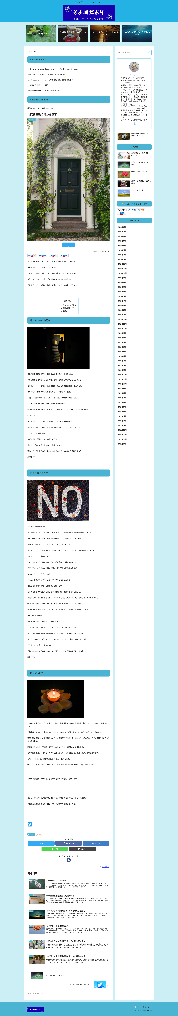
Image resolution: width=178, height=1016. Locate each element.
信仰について (67, 311)
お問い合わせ (147, 1007)
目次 (65, 301)
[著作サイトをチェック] (69, 860)
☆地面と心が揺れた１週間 (38, 85)
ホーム (139, 1007)
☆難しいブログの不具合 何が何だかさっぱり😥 (46, 74)
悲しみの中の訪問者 (69, 305)
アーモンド (134, 74)
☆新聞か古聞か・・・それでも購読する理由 (44, 90)
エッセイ (32, 834)
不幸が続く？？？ (68, 308)
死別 (40, 834)
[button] (82, 849)
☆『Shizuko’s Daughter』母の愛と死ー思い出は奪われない (50, 80)
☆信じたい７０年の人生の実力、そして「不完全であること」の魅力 (53, 69)
